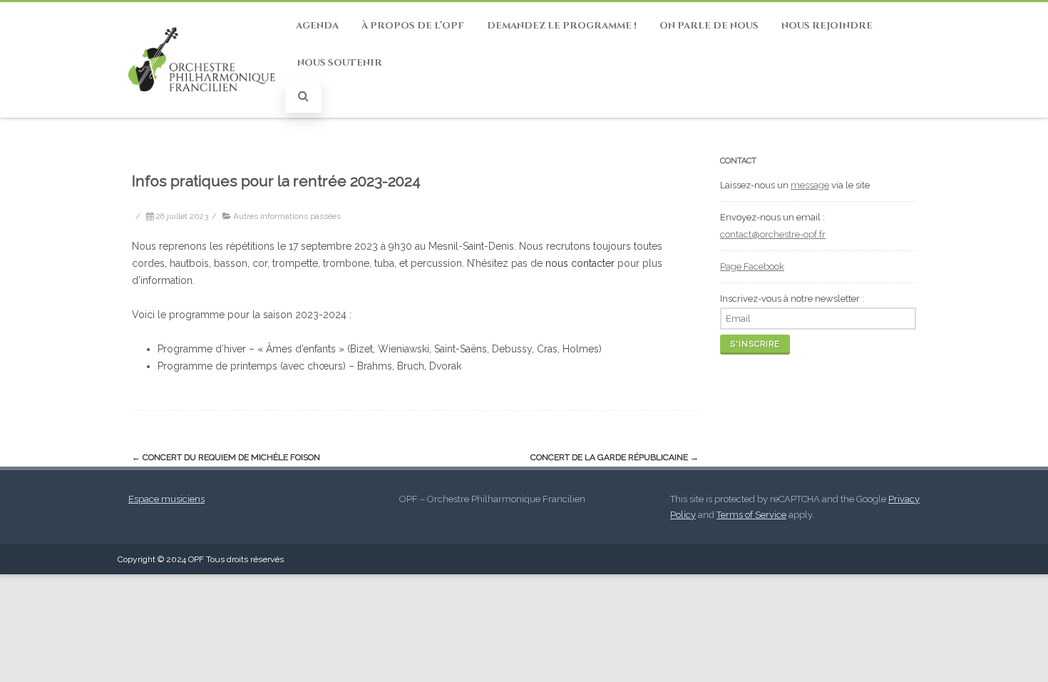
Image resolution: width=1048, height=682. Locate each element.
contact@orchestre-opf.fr (773, 234)
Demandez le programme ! (562, 25)
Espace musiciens (166, 499)
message (810, 185)
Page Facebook (752, 266)
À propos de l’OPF (412, 25)
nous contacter (580, 263)
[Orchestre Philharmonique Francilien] (201, 105)
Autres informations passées (287, 216)
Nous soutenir (339, 62)
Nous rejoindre (827, 25)
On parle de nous (709, 25)
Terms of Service (751, 514)
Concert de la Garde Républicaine (614, 457)
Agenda (317, 25)
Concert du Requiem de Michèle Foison (226, 457)
